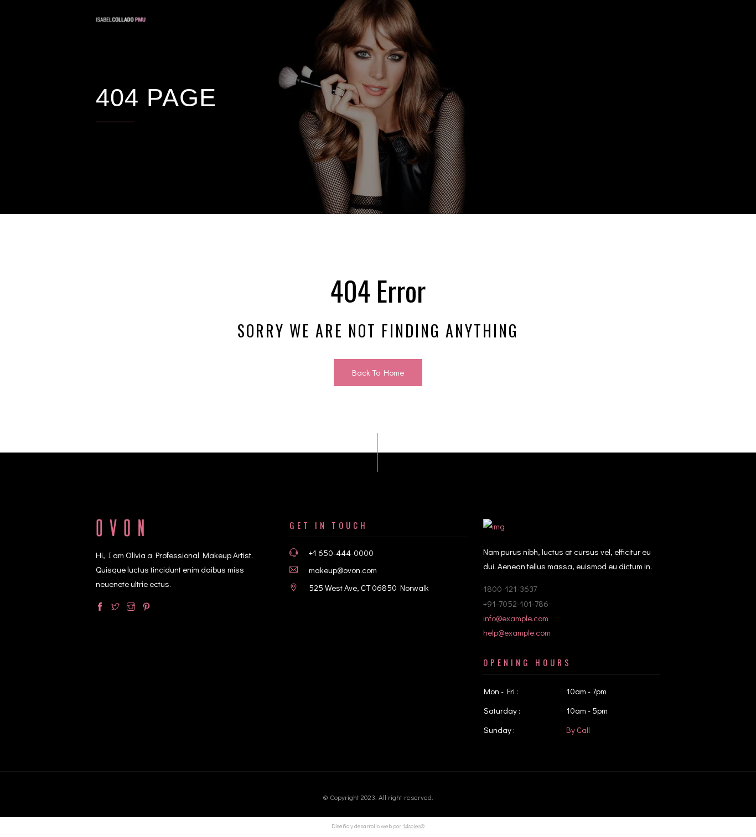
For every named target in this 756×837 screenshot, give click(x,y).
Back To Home (378, 372)
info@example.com (515, 617)
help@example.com (517, 632)
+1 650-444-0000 (341, 552)
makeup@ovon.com (343, 569)
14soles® (413, 826)
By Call (578, 729)
